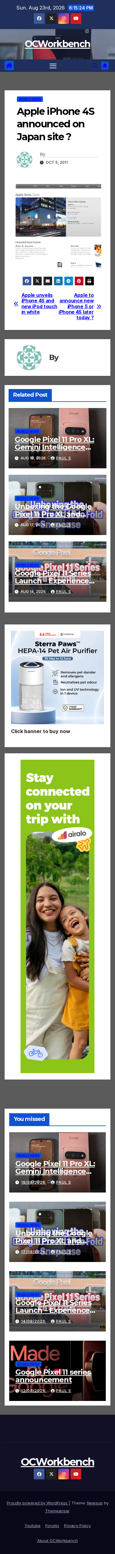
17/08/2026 (34, 1251)
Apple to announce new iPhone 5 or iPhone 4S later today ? (76, 307)
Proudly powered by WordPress (38, 1502)
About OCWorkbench (57, 1540)
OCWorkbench (57, 44)
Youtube (32, 1525)
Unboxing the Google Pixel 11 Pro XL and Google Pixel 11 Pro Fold (57, 514)
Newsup (95, 1502)
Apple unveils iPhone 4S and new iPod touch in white (39, 304)
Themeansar (57, 1510)
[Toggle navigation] (53, 66)
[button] (94, 65)
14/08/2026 (34, 1321)
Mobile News (30, 99)
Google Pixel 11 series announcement (53, 1376)
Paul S (63, 458)
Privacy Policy (77, 1525)
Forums (52, 1525)
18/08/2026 (34, 1182)
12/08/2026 (34, 1390)
